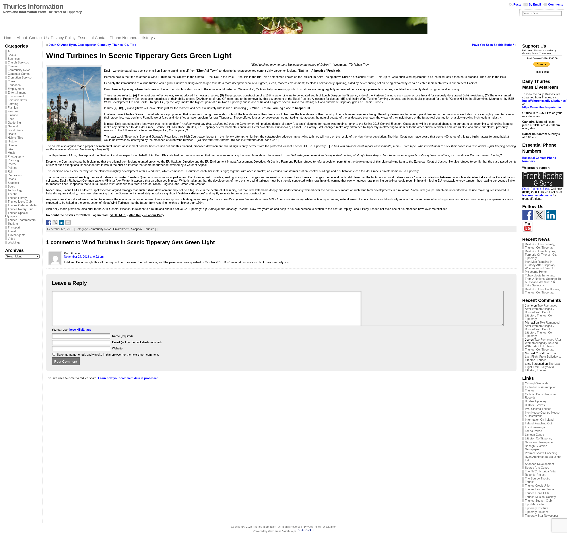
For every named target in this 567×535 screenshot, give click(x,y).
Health (12, 134)
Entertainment (17, 92)
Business (14, 58)
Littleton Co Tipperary (538, 438)
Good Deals (15, 130)
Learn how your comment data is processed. (128, 378)
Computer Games (19, 73)
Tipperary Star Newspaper (541, 515)
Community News (19, 70)
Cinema (12, 66)
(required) (122, 336)
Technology (15, 190)
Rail (10, 171)
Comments (555, 4)
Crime (11, 81)
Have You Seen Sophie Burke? (493, 44)
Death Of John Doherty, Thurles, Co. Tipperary (540, 246)
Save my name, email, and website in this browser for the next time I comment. (108, 354)
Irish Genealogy (535, 427)
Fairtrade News (17, 100)
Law (10, 149)
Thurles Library (17, 197)
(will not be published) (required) (136, 342)
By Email (535, 4)
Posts (517, 4)
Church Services (18, 62)
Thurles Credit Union (538, 485)
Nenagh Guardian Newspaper (536, 447)
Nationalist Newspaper (539, 442)
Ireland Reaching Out (538, 423)
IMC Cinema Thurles (538, 408)
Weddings (14, 242)
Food (11, 119)
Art (10, 51)
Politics (12, 167)
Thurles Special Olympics (16, 214)
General (13, 126)
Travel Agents (16, 235)
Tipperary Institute (536, 508)
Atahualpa (290, 531)
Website (117, 348)
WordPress (274, 531)
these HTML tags (79, 329)
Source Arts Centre (537, 467)
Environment (16, 96)
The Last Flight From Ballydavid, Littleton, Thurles (543, 357)
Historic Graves (535, 405)
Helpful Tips (15, 137)
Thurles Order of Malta (22, 205)
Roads (12, 179)
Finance (13, 115)
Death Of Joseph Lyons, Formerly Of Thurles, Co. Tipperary (541, 255)
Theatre (12, 194)
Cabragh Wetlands (536, 383)
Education (14, 85)
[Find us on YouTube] (527, 226)
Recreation (14, 175)
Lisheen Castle (534, 434)
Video (11, 238)
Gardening (14, 122)
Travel (12, 231)
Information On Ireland (539, 419)
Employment (16, 88)
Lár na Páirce (533, 431)
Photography (16, 156)
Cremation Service (19, 77)
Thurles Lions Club (20, 201)
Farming (13, 103)
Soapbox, (137, 229)
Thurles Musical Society (540, 497)
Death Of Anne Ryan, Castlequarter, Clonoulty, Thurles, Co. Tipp (92, 44)
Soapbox (13, 182)
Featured (13, 111)
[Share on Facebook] (48, 222)
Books (12, 55)
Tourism (13, 223)
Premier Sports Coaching (541, 453)
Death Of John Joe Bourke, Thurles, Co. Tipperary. (542, 291)
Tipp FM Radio (534, 504)
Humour (13, 145)
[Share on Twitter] (55, 222)
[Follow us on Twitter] (539, 215)
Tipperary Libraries (537, 512)
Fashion (13, 107)
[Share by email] (68, 222)
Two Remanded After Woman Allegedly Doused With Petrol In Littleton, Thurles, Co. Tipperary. (541, 312)
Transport (14, 227)
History (12, 141)
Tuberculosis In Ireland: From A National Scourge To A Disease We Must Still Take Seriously (543, 280)
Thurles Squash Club (538, 500)
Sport (11, 186)
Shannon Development (539, 464)
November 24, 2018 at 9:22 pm (84, 256)
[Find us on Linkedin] (551, 215)
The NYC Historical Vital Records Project (540, 473)
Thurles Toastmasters (22, 220)
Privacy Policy (312, 526)
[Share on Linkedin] (61, 222)
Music (12, 152)
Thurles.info (540, 50)
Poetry (12, 164)
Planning (13, 160)
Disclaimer (329, 526)
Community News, (101, 229)
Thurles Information (33, 6)
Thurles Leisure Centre (539, 489)
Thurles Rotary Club (20, 209)
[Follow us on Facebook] (527, 215)
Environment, (122, 229)
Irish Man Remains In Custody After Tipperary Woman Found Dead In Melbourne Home (540, 266)
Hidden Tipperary (536, 401)
